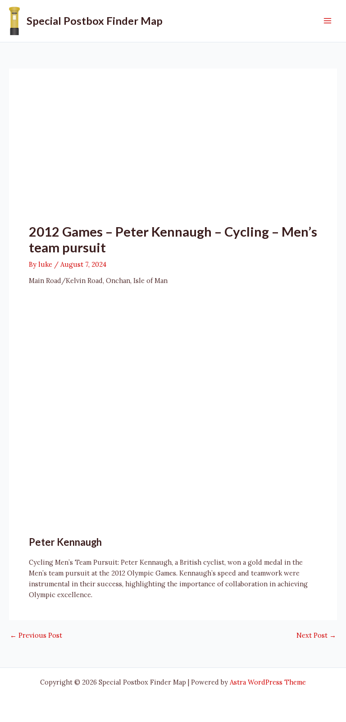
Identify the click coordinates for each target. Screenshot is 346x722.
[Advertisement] (173, 156)
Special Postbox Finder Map (95, 20)
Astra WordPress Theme (268, 682)
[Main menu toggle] (327, 20)
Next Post (316, 635)
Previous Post (36, 635)
